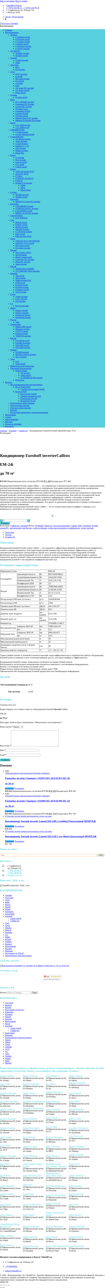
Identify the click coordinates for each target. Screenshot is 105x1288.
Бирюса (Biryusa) (76, 1194)
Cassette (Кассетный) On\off (32, 389)
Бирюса (13, 35)
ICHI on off (20, 283)
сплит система (87, 528)
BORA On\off (21, 222)
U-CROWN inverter (23, 232)
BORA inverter (21, 227)
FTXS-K (19, 181)
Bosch (12, 123)
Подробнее (19, 788)
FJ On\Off (19, 81)
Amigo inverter (21, 297)
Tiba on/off (19, 276)
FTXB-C (19, 176)
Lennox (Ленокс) (53, 1109)
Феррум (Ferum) (76, 1237)
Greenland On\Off (22, 111)
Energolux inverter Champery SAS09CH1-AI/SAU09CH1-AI (37, 801)
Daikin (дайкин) (7, 1236)
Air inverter (25, 373)
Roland (13, 338)
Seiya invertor (21, 357)
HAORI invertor (22, 352)
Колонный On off (28, 401)
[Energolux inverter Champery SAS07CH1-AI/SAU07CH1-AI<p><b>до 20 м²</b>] (27, 773)
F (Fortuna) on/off (22, 37)
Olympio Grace (21, 109)
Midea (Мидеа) (52, 1156)
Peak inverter (20, 160)
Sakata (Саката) (75, 1076)
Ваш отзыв (5, 746)
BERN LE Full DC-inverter (26, 213)
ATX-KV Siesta (21, 174)
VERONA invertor (23, 336)
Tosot (12, 359)
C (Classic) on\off (22, 42)
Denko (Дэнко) (29, 1093)
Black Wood (25, 190)
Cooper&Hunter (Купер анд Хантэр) (10, 1225)
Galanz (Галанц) (30, 1146)
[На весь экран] (4, 1285)
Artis (17, 322)
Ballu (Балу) (5, 1164)
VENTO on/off (21, 331)
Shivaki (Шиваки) (76, 1109)
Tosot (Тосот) (74, 1164)
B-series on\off (21, 97)
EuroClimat (9, 914)
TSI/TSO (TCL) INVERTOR (27, 241)
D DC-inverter (21, 74)
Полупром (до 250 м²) (14, 953)
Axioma (13, 95)
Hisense (13, 250)
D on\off (18, 76)
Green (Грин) (28, 1194)
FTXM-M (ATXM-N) (24, 178)
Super (17, 63)
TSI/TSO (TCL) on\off (24, 243)
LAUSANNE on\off (23, 211)
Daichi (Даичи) (6, 1245)
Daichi (13, 155)
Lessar (12, 294)
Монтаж (8, 422)
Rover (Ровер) (52, 1237)
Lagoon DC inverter (23, 107)
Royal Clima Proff (22, 387)
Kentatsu (13, 273)
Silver (22, 188)
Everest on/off (21, 162)
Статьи (8, 417)
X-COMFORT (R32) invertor (27, 271)
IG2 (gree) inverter (22, 248)
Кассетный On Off (28, 394)
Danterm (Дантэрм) (31, 1084)
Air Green (14, 65)
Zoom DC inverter (22, 262)
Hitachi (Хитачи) (30, 1237)
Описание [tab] (9, 532)
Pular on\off (20, 234)
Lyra (17, 361)
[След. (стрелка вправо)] (4, 1287)
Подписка (19, 380)
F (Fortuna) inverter (23, 46)
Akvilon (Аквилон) (8, 1119)
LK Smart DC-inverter (24, 88)
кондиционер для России (21, 528)
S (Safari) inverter (22, 49)
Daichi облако (21, 371)
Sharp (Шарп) (74, 1101)
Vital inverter (20, 148)
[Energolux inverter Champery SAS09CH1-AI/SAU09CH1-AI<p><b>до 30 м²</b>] (27, 796)
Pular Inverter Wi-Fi (23, 236)
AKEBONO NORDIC (24, 269)
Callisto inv (23, 431)
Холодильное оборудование (22, 403)
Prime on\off (20, 93)
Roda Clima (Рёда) (76, 1246)
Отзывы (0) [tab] (10, 537)
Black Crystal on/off (23, 257)
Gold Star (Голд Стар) (32, 1175)
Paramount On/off (22, 315)
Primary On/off (21, 310)
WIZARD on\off (22, 345)
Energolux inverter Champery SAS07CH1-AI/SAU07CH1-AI (37, 778)
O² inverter (19, 158)
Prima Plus (19, 153)
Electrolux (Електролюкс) (34, 1101)
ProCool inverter (22, 306)
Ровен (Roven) (75, 1215)
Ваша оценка (6, 727)
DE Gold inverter (22, 79)
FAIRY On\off (21, 225)
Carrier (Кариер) (7, 1186)
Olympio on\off (21, 116)
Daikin (13, 169)
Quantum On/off (22, 290)
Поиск (34, 993)
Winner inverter (21, 151)
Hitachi (13, 266)
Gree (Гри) (27, 1185)
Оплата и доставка (13, 424)
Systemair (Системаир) (78, 1128)
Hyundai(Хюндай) (31, 1246)
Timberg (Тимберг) (77, 1146)
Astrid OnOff (15, 918)
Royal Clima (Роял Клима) (57, 1246)
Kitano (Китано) (53, 1101)
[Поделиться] (6, 1285)
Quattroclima (15, 324)
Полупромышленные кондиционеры (26, 385)
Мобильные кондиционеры (22, 366)
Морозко (9, 951)
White (22, 185)
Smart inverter (21, 264)
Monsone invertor (22, 329)
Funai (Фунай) (29, 1137)
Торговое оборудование (20, 408)
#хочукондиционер (61, 526)
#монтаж (48, 526)
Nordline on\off (21, 56)
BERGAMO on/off (23, 327)
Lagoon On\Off (21, 113)
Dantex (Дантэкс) (30, 1076)
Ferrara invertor (21, 334)
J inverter (19, 83)
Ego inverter (20, 301)
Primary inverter (21, 313)
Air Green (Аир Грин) (9, 1101)
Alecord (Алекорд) (8, 1128)
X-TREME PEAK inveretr (31, 378)
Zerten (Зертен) (75, 1186)
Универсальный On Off (30, 396)
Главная (8, 30)
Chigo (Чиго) (5, 1204)
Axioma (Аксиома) (8, 1156)
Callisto (74, 526)
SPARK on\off (21, 197)
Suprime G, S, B (22, 146)
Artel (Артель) (6, 1137)
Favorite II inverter (22, 343)
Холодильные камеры (19, 405)
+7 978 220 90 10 (14, 873)
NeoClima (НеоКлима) (55, 1186)
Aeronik (13, 58)
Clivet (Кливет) (6, 1215)
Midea (12, 308)
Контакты (9, 426)
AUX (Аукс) (5, 1145)
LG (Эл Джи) (51, 1127)
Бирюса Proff (21, 392)
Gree (12, 220)
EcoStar (13, 192)
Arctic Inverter (21, 141)
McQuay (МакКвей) (54, 1137)
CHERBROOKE (17, 130)
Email (3, 755)
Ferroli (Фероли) (30, 1119)
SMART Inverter (22, 229)
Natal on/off (20, 364)
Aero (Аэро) (5, 1084)
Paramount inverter (23, 317)
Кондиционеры (6, 26)
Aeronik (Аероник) (8, 1093)
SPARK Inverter (22, 195)
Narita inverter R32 (23, 280)
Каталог (8, 382)
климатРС (4, 528)
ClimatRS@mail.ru (14, 5)
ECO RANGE (21, 218)
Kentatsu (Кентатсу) (54, 1092)
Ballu (12, 100)
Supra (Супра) (75, 1119)
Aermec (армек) (6, 1076)
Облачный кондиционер (21, 368)
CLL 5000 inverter (22, 125)
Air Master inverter (23, 139)
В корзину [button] (9, 788)
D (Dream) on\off (22, 39)
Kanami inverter (21, 287)
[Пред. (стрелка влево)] (1, 1287)
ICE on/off (19, 164)
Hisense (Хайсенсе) (31, 1226)
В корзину (5, 523)
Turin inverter (20, 292)
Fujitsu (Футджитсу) (31, 1128)
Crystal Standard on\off (24, 134)
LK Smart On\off (22, 90)
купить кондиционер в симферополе (64, 528)
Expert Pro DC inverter (24, 259)
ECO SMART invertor (24, 102)
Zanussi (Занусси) (76, 1175)
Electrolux (14, 199)
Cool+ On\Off (21, 299)
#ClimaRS (39, 526)
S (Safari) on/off (21, 44)
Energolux (14, 204)
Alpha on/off (25, 375)
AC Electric (15, 51)
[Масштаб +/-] (1, 1285)
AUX (12, 72)
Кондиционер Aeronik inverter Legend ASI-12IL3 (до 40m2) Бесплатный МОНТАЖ (51, 836)
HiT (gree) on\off (22, 246)
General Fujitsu (16, 215)
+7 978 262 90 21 (14, 870)
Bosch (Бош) (5, 1175)
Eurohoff (12, 431)
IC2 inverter (20, 69)
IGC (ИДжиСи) (52, 1076)
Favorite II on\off (22, 341)
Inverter (95, 526)
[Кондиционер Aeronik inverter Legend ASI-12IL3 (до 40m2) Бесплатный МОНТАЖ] (28, 831)
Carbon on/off (21, 167)
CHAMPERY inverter (24, 206)
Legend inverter (21, 60)
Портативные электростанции (18, 956)
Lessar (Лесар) (52, 1117)
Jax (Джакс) (51, 1084)
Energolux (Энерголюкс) (33, 1108)
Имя (2, 750)
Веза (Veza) (73, 1204)
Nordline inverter (22, 53)
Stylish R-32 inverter (23, 183)
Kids (17, 86)
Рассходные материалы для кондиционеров (29, 412)
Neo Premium (21, 255)
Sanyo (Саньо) (75, 1093)
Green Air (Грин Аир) (32, 1204)
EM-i (80, 526)
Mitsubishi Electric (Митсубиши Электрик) (56, 1165)
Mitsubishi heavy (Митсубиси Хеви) (54, 1174)
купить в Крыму (40, 528)
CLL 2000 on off (22, 127)
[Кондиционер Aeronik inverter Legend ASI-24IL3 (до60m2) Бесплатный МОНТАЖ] (28, 816)
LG (11, 303)
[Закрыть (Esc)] (9, 1285)
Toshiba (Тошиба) (76, 1154)
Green (12, 239)
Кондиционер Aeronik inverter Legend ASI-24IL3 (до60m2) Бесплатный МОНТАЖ (50, 821)
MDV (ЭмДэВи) (53, 1146)
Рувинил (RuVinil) (77, 1226)
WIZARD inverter (22, 347)
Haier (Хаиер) (29, 1215)
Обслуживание (11, 419)
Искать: (3, 992)
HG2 (17, 67)
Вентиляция (10, 415)
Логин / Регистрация (14, 17)
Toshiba (13, 350)
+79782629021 (11, 1266)
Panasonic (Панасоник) (56, 1195)
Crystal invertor (21, 132)
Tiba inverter (20, 278)
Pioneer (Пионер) (53, 1203)
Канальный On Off (28, 398)
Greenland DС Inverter (24, 104)
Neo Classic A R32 (23, 252)
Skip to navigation (7, 1)
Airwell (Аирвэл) (7, 1109)
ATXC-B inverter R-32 (24, 171)
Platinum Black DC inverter (26, 118)
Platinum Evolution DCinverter (28, 120)
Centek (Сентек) (7, 1194)
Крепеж (13, 410)
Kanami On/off (21, 285)
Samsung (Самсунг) (77, 1083)
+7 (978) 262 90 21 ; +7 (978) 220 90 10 (22, 8)
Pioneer (13, 320)
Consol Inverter (21, 144)
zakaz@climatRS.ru (13, 1271)
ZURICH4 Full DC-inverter (26, 208)
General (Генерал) (30, 1156)
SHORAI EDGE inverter (25, 354)
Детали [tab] (8, 535)
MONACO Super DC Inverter (27, 202)
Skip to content (21, 1)
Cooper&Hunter (16, 137)
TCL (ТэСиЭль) (75, 1136)
